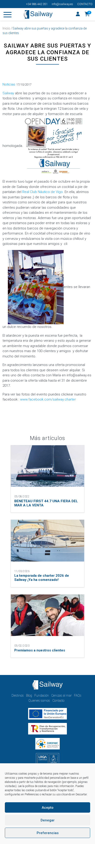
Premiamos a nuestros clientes (39, 650)
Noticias (9, 84)
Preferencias (48, 833)
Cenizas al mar (61, 695)
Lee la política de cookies (32, 786)
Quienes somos (39, 700)
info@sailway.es (62, 4)
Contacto (84, 4)
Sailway (8, 93)
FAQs (77, 695)
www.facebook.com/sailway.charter (48, 399)
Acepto (47, 807)
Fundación (41, 695)
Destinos (18, 695)
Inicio (6, 28)
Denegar (48, 820)
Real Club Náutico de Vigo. (43, 192)
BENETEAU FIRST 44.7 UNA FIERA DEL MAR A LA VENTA (46, 503)
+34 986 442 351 (37, 4)
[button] (87, 15)
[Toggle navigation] (7, 15)
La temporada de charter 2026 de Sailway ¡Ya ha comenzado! (41, 578)
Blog (29, 695)
